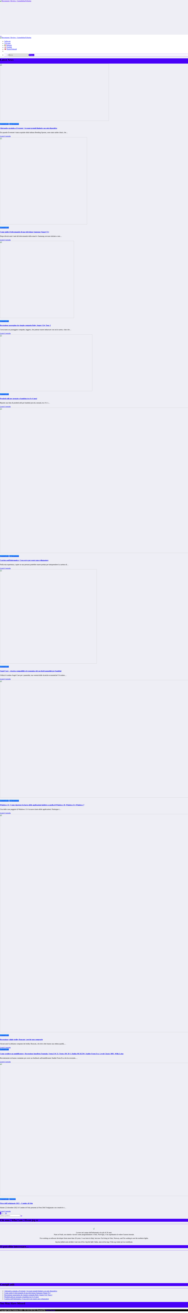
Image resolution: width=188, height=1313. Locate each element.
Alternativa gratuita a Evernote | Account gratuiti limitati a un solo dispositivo (28, 128)
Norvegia (12, 1199)
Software (7, 41)
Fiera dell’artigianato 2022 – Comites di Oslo (16, 1203)
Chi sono (7, 43)
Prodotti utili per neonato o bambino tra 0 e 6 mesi (18, 398)
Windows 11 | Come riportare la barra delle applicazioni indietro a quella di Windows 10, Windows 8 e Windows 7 (42, 805)
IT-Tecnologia (14, 124)
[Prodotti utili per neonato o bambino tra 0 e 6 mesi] (46, 390)
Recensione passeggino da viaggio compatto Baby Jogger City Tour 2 (25, 325)
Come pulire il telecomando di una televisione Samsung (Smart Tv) (24, 232)
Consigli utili (4, 124)
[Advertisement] (94, 18)
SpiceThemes (50, 1310)
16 (6, 1213)
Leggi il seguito (5, 136)
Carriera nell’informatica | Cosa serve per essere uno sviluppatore (24, 560)
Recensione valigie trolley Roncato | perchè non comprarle (21, 1039)
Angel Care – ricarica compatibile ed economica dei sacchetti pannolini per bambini (30, 671)
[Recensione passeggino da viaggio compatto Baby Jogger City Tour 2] (37, 317)
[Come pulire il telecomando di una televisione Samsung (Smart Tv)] (43, 224)
